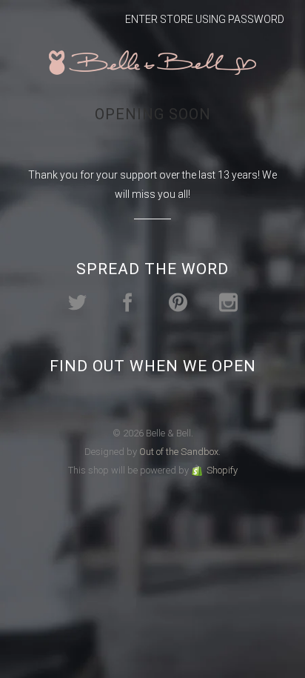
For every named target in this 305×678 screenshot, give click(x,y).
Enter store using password (204, 19)
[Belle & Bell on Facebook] (127, 302)
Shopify (222, 470)
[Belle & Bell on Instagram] (228, 302)
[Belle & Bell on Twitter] (77, 302)
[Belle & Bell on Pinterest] (178, 302)
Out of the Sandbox (178, 451)
